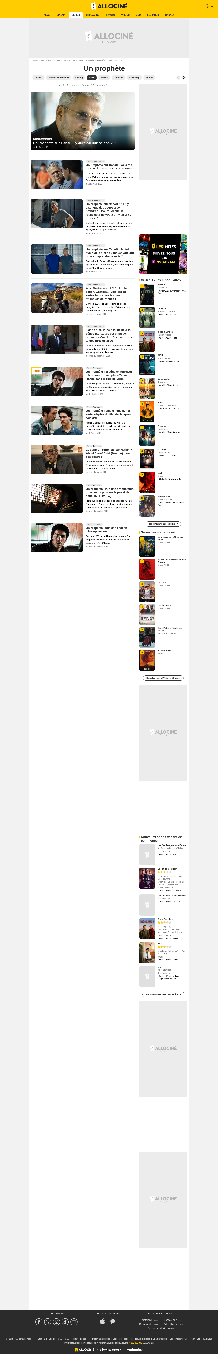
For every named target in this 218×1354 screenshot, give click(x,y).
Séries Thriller (77, 60)
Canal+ (169, 15)
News (47, 15)
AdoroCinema (171, 1324)
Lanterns (162, 308)
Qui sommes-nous (23, 1339)
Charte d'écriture (160, 1339)
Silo (160, 402)
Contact (9, 1339)
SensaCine (169, 1319)
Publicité (51, 1339)
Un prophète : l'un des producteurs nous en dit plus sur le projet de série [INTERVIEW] (110, 492)
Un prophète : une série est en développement (106, 529)
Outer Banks (164, 379)
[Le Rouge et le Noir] (147, 878)
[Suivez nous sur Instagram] (57, 1321)
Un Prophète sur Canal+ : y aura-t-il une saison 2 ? (74, 143)
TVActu (110, 15)
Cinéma (61, 15)
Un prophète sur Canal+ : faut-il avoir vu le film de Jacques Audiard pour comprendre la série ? (110, 253)
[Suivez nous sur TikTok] (66, 1321)
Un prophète (90, 60)
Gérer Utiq (195, 1339)
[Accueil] (109, 6)
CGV (67, 1339)
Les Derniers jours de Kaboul (172, 845)
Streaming (93, 15)
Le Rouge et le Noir (167, 869)
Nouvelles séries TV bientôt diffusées (163, 678)
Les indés (153, 15)
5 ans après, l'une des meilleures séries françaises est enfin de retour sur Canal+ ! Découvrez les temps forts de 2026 (109, 335)
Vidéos (125, 15)
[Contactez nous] (74, 1321)
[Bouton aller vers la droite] (184, 78)
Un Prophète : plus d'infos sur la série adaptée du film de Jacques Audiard (108, 414)
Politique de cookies (81, 1339)
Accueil (35, 60)
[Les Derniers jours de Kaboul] (147, 854)
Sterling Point (164, 496)
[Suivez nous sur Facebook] (39, 1321)
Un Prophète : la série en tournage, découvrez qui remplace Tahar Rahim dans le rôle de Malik (109, 375)
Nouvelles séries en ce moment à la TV (163, 994)
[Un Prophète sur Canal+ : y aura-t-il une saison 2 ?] (83, 121)
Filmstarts (144, 1319)
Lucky (160, 473)
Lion (160, 967)
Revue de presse (142, 1339)
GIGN (160, 355)
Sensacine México (157, 1328)
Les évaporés (164, 605)
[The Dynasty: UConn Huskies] (147, 905)
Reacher (161, 285)
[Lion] (147, 976)
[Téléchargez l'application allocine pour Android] (114, 1321)
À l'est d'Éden (164, 651)
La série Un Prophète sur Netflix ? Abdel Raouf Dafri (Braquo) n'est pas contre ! (109, 453)
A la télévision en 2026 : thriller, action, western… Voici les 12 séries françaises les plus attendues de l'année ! (107, 294)
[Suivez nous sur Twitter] (48, 1321)
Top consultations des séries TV (163, 524)
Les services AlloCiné (179, 1339)
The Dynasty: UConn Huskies (172, 895)
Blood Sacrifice (165, 332)
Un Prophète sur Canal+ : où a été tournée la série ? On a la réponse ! (110, 167)
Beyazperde (145, 1324)
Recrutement (39, 1339)
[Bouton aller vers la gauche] (178, 78)
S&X (160, 943)
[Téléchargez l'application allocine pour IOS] (104, 1321)
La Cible (162, 582)
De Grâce (162, 449)
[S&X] (147, 952)
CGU (60, 1339)
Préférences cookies (101, 1339)
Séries (76, 15)
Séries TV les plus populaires (58, 60)
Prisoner (162, 426)
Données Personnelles (123, 1339)
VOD (138, 15)
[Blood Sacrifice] (147, 928)
